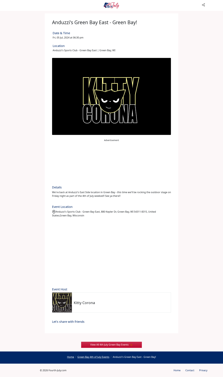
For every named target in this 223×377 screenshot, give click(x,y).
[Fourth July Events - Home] (111, 5)
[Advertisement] (111, 164)
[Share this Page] (212, 5)
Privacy (203, 370)
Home (177, 370)
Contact (189, 370)
